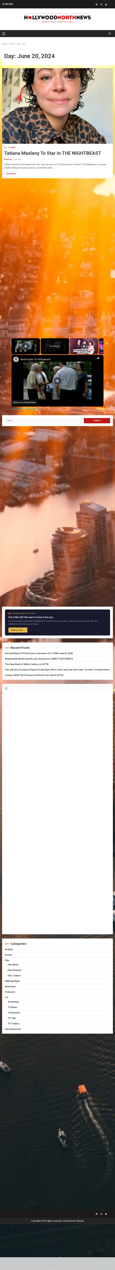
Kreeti (67, 1221)
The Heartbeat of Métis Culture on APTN (26, 664)
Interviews (10, 986)
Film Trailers (14, 975)
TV (5, 147)
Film (7, 960)
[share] (97, 358)
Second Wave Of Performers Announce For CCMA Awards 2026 (39, 653)
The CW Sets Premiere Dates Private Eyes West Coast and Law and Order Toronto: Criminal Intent (57, 669)
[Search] (110, 33)
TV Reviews (14, 1012)
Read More (11, 174)
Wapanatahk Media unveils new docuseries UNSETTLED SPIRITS (39, 658)
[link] (16, 359)
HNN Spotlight (12, 981)
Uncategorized (13, 1029)
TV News (11, 147)
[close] (58, 1259)
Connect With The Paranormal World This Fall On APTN (34, 675)
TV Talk (12, 1018)
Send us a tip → (18, 630)
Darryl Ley (8, 159)
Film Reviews (15, 970)
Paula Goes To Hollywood (35, 359)
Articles (9, 949)
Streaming (13, 1001)
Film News (13, 964)
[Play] (84, 346)
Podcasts (10, 992)
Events (8, 955)
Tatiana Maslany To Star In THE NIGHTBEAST (57, 106)
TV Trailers (14, 1023)
